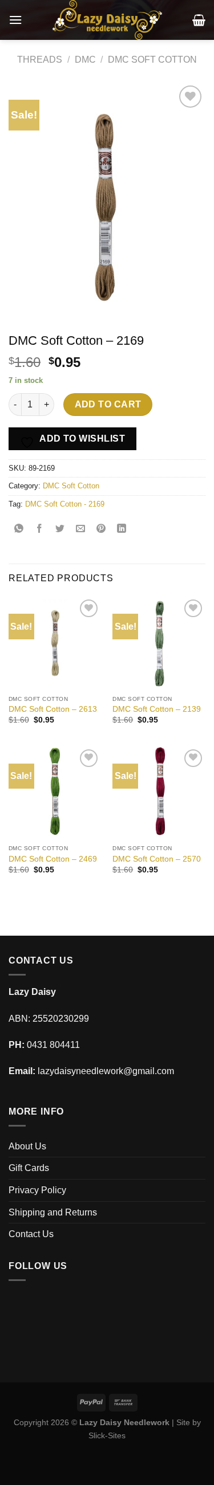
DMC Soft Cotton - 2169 (64, 504)
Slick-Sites (107, 1435)
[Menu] (15, 20)
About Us (27, 1146)
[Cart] (198, 19)
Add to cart (108, 404)
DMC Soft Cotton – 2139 (156, 709)
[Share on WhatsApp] (19, 529)
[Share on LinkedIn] (121, 529)
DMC (85, 59)
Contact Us (31, 1234)
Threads (39, 59)
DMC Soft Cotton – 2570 (156, 859)
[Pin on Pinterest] (101, 529)
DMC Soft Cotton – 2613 (53, 709)
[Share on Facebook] (39, 529)
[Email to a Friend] (80, 529)
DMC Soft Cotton (152, 59)
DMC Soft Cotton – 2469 (53, 859)
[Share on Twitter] (60, 529)
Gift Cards (29, 1168)
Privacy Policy (37, 1190)
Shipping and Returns (53, 1212)
